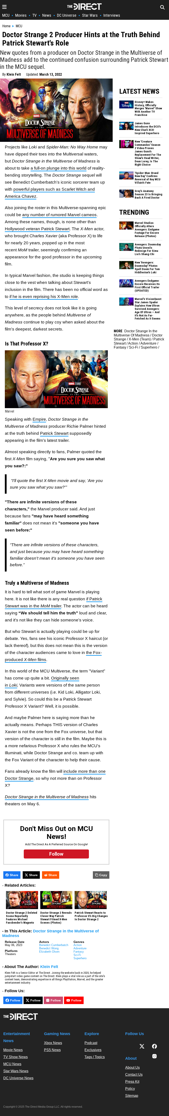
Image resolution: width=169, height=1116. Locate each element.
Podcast (90, 1043)
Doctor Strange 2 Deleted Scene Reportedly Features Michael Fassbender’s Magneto (21, 917)
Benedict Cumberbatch (53, 945)
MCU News (12, 1064)
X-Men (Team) (140, 339)
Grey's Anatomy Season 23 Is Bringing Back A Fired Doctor (148, 194)
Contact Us (134, 1074)
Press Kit (132, 1081)
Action (77, 945)
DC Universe (66, 15)
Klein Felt (14, 74)
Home (6, 26)
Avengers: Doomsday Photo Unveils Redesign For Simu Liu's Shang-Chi (148, 249)
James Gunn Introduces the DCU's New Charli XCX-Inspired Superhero (148, 128)
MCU (5, 15)
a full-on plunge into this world (58, 168)
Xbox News (53, 1043)
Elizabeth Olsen (49, 951)
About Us (132, 1067)
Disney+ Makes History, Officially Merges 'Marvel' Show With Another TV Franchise (148, 108)
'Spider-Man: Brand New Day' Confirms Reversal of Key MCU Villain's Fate (147, 178)
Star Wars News (15, 1071)
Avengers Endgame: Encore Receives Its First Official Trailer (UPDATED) (147, 285)
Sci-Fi (77, 955)
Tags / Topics (94, 1057)
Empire (39, 419)
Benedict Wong (49, 948)
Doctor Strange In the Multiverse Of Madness (135, 333)
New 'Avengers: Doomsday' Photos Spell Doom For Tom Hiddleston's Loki (147, 267)
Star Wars (90, 15)
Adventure (79, 948)
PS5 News (52, 1050)
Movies (21, 15)
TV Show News (15, 1057)
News (46, 15)
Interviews (111, 15)
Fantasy (78, 951)
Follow (15, 1000)
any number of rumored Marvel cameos (59, 214)
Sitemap (131, 1096)
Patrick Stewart (54, 433)
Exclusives (92, 1050)
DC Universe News (18, 1078)
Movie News (13, 1050)
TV (34, 15)
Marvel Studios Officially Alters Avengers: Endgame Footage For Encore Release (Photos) (147, 229)
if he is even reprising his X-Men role (43, 296)
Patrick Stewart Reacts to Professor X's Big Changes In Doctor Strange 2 (91, 916)
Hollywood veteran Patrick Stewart (37, 228)
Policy (130, 1088)
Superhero (79, 958)
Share (14, 875)
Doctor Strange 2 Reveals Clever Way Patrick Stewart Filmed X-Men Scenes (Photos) (56, 917)
